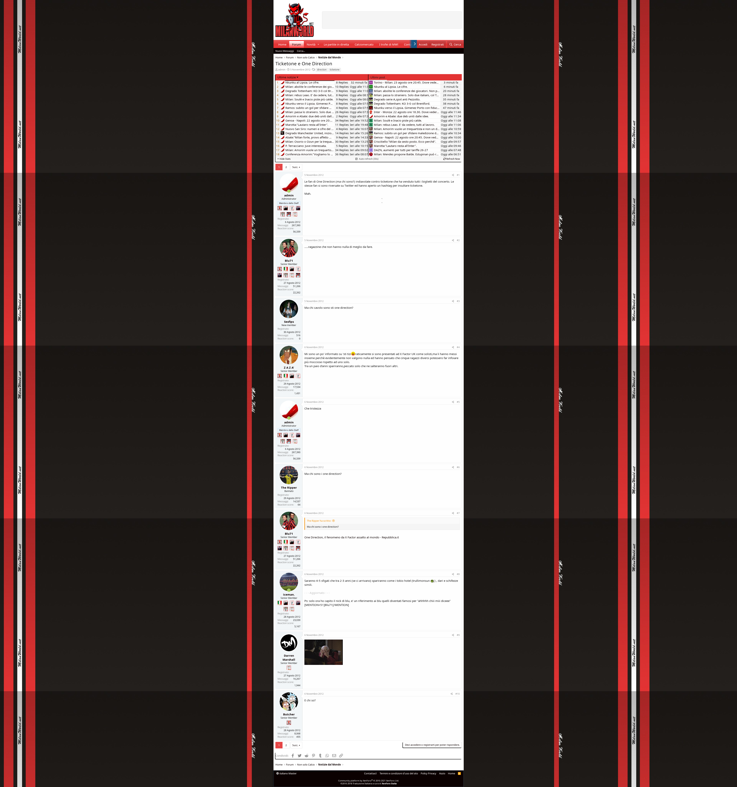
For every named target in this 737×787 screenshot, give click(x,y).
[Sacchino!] (289, 214)
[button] (318, 44)
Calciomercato (364, 44)
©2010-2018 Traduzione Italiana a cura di (368, 783)
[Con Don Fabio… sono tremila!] (298, 208)
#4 (458, 347)
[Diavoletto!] (280, 208)
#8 (458, 574)
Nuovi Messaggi (284, 51)
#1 (458, 175)
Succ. (295, 167)
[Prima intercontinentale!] (295, 214)
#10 (457, 693)
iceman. (289, 594)
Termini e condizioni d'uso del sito (399, 773)
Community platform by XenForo (368, 780)
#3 (458, 301)
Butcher (289, 714)
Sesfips (289, 322)
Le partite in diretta (336, 44)
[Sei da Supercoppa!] (283, 214)
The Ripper (289, 487)
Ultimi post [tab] (377, 77)
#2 (458, 240)
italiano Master (288, 773)
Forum (296, 44)
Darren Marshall (289, 657)
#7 (458, 513)
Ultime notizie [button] (286, 77)
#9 (458, 635)
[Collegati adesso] (289, 191)
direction (321, 69)
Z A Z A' (289, 367)
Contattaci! (370, 773)
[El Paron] (286, 208)
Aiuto (442, 773)
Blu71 (289, 260)
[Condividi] (453, 175)
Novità (311, 44)
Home (282, 44)
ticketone (335, 69)
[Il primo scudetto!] (286, 269)
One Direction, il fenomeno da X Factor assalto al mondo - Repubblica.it (351, 537)
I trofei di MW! (388, 44)
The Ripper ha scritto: (319, 520)
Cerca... (301, 51)
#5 (458, 402)
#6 (458, 467)
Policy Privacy (428, 773)
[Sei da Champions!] (292, 208)
